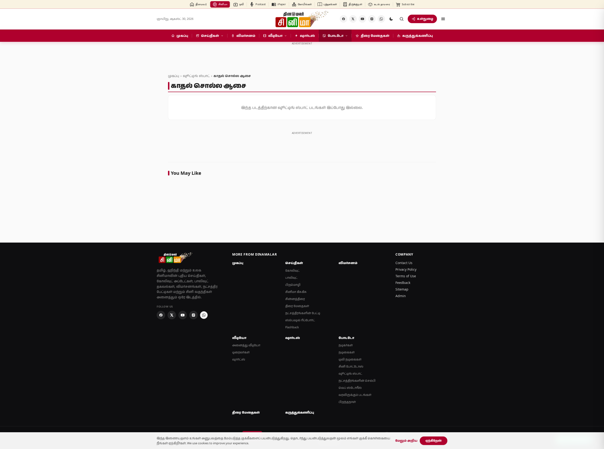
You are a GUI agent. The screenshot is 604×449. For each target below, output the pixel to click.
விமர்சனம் (348, 263)
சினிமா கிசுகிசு (296, 292)
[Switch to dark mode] (391, 19)
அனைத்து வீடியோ (246, 345)
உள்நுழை (425, 19)
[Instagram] (372, 19)
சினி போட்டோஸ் (351, 366)
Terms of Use (405, 276)
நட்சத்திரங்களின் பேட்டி (302, 313)
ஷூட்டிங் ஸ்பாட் (196, 75)
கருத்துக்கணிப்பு (299, 412)
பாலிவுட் (291, 278)
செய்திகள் (294, 263)
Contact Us (403, 263)
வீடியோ (239, 338)
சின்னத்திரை (295, 299)
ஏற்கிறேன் (433, 440)
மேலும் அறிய (406, 440)
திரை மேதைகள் (297, 306)
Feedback (402, 282)
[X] (353, 19)
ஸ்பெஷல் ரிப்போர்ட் (300, 320)
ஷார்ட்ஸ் (238, 359)
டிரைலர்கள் (241, 352)
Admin (400, 296)
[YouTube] (362, 19)
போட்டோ (346, 338)
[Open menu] (443, 19)
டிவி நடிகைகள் (350, 359)
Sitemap (401, 289)
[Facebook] (343, 19)
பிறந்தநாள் (347, 402)
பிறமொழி (293, 285)
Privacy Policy (405, 269)
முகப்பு (173, 75)
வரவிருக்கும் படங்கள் (355, 395)
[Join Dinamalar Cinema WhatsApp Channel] (381, 19)
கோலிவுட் (292, 271)
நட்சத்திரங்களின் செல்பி (357, 381)
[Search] (401, 19)
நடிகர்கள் (346, 345)
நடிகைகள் (347, 352)
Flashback (292, 327)
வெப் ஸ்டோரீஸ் (350, 388)
